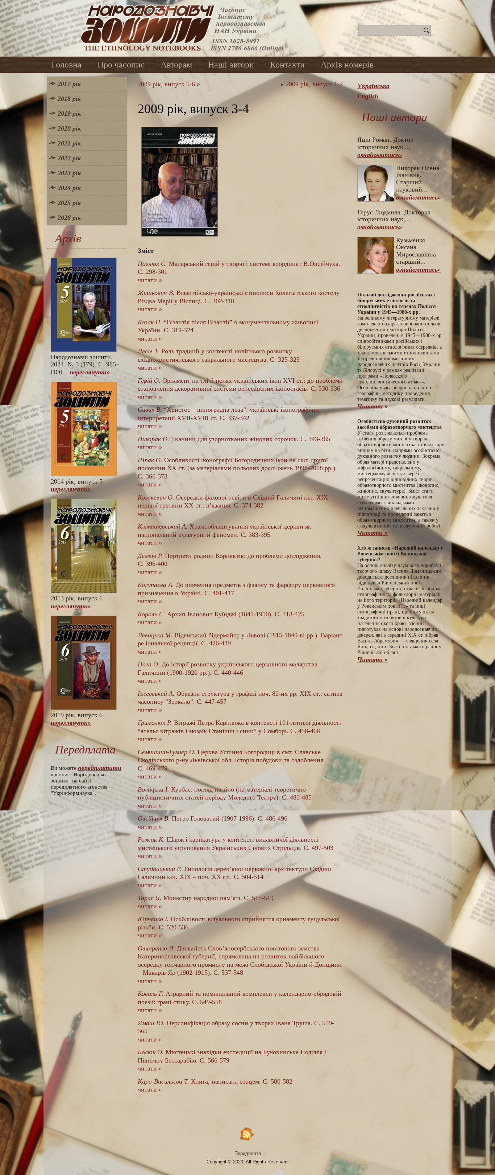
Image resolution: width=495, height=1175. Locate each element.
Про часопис (121, 64)
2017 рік (69, 83)
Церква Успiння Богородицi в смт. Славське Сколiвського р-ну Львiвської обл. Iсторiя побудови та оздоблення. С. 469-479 (231, 760)
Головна (66, 64)
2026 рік (69, 217)
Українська (373, 86)
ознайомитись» (379, 155)
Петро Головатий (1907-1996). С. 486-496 (212, 818)
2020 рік (69, 128)
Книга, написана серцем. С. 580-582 (215, 1081)
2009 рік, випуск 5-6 (166, 84)
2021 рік (69, 143)
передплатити (99, 767)
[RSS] (247, 1133)
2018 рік (69, 98)
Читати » (372, 406)
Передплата (247, 1153)
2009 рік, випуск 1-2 (314, 84)
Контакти (287, 64)
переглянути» (90, 372)
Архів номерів (347, 64)
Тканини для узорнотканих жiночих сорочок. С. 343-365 (234, 439)
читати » (150, 280)
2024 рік (69, 188)
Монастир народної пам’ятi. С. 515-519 (206, 897)
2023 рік (69, 173)
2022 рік (69, 158)
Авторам (176, 64)
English (367, 96)
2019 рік (69, 113)
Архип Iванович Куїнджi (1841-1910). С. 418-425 (221, 614)
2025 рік (69, 202)
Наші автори (231, 64)
